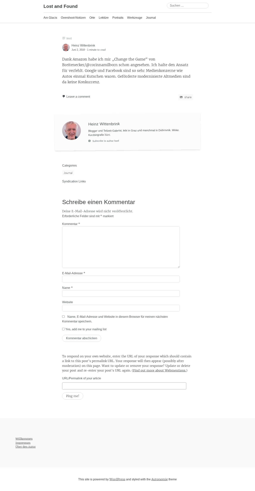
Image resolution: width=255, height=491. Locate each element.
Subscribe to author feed (105, 140)
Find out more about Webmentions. (159, 370)
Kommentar (71, 224)
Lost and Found (60, 6)
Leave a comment (78, 96)
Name (67, 288)
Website (67, 302)
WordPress (117, 479)
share (188, 97)
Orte (92, 17)
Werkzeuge (134, 17)
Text (69, 38)
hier (107, 134)
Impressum (22, 442)
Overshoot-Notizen (73, 17)
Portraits (117, 17)
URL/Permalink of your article (81, 378)
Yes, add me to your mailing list (85, 329)
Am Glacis (50, 17)
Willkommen (23, 438)
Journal (151, 17)
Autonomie (159, 479)
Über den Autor (25, 446)
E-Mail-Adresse (73, 273)
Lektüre (104, 17)
